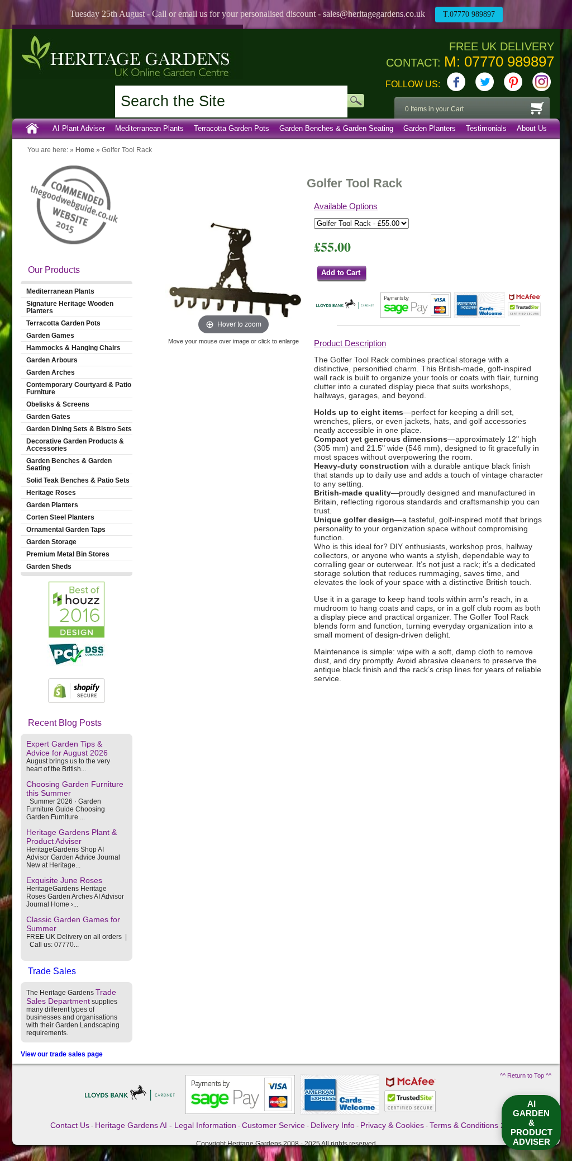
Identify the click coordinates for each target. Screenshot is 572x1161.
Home (32, 129)
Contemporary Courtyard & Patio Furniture (78, 388)
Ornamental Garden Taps (66, 529)
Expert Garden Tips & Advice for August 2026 (67, 748)
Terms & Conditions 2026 (474, 1125)
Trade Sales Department (71, 997)
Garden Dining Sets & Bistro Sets (79, 428)
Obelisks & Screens (57, 404)
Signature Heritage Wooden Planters (69, 307)
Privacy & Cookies (392, 1125)
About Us (532, 128)
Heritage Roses (51, 492)
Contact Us (69, 1125)
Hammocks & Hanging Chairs (73, 347)
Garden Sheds (49, 566)
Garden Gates (48, 416)
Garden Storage (51, 541)
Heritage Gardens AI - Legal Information (165, 1125)
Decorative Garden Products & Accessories (75, 444)
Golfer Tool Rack (127, 150)
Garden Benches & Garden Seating (336, 128)
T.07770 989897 (469, 14)
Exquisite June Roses (64, 880)
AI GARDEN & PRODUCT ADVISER (531, 1122)
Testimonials (486, 128)
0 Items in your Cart (434, 109)
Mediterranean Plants (149, 128)
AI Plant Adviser (79, 128)
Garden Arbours (52, 360)
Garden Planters (429, 128)
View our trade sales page (62, 1054)
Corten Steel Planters (60, 517)
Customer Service (273, 1125)
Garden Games (50, 335)
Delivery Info (333, 1125)
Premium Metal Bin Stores (67, 554)
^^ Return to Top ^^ (525, 1075)
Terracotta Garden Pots (231, 128)
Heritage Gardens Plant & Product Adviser (71, 837)
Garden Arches (50, 372)
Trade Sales (52, 971)
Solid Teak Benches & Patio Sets (78, 480)
